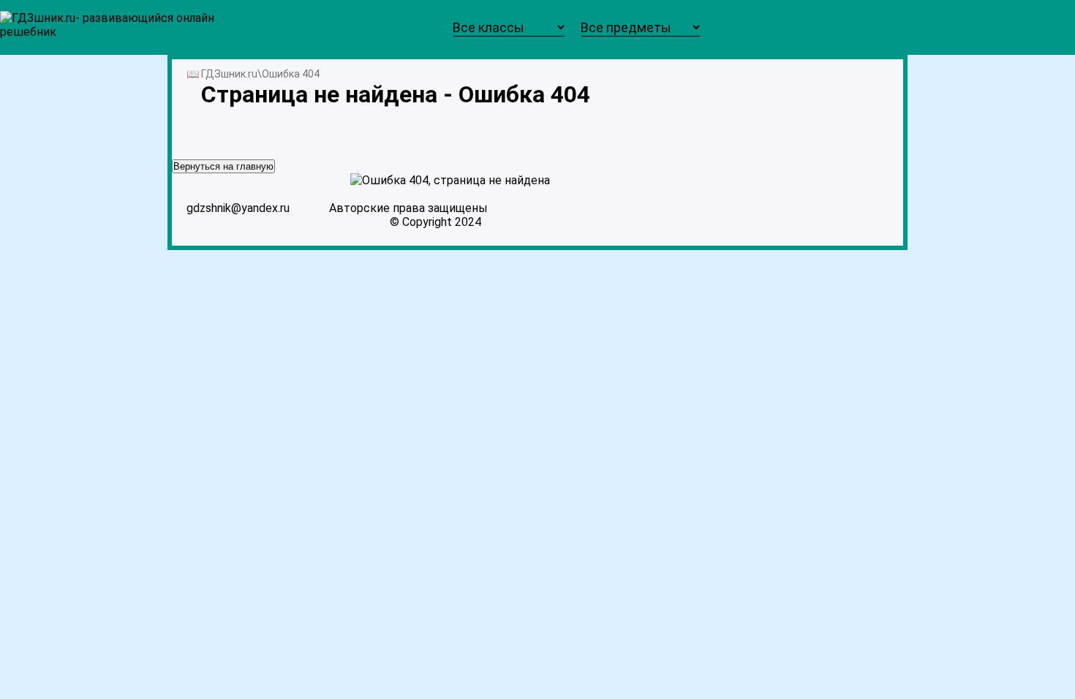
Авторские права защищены (408, 208)
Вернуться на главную (223, 166)
